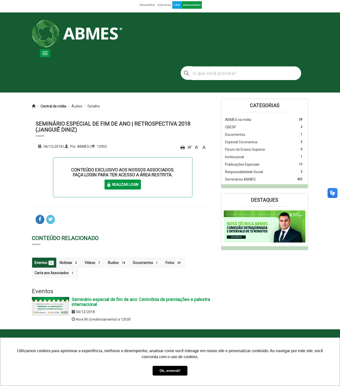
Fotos (173, 263)
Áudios (76, 106)
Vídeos (92, 263)
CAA (177, 5)
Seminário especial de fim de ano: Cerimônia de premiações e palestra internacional (141, 302)
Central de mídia (53, 106)
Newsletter (147, 5)
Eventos (43, 263)
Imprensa (164, 5)
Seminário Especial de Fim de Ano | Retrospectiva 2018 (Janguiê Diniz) (113, 127)
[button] (230, 226)
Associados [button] (192, 5)
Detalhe (94, 106)
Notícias (68, 263)
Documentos (145, 263)
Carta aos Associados (54, 273)
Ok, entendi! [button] (170, 371)
